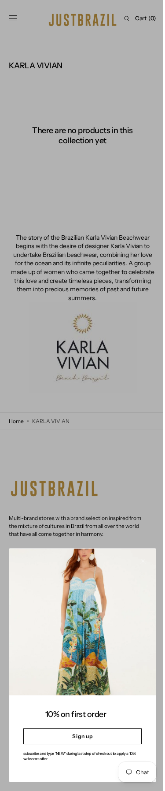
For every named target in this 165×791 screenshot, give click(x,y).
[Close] (136, 568)
